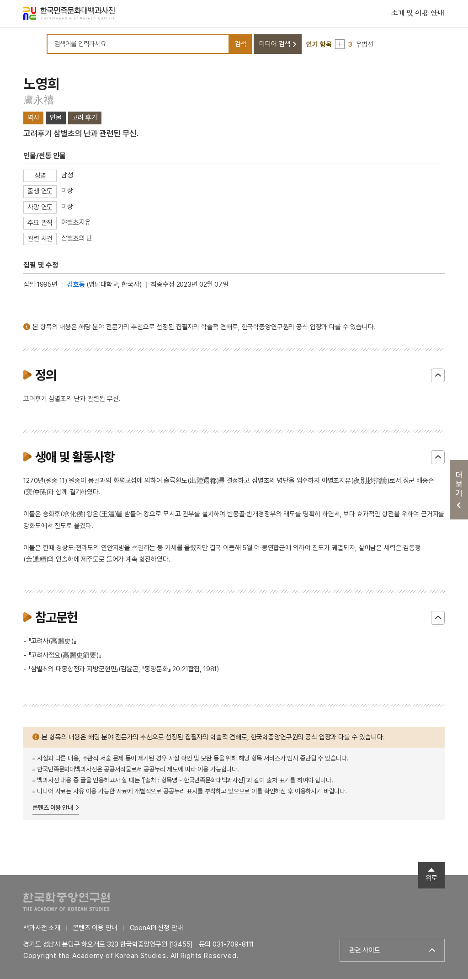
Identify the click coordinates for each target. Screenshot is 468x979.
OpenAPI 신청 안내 (156, 928)
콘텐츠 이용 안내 (52, 807)
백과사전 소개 (41, 928)
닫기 (438, 375)
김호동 (76, 284)
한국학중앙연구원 (66, 901)
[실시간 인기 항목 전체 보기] (340, 44)
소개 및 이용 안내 (418, 13)
